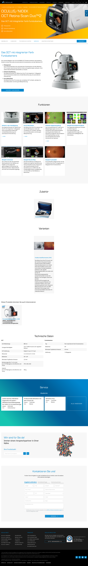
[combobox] (28, 485)
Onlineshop (18, 535)
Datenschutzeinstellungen (20, 562)
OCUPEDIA (17, 539)
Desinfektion (18, 544)
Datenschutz (10, 562)
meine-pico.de (18, 537)
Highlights (25, 7)
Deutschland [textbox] (47, 493)
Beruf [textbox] (46, 500)
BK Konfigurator (31, 546)
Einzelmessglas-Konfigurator (31, 543)
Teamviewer (48, 562)
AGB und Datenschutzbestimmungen (54, 510)
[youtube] (82, 557)
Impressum (3, 562)
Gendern (29, 562)
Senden (53, 516)
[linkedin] (85, 557)
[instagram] (77, 557)
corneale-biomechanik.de (19, 541)
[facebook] (79, 557)
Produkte (20, 7)
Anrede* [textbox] (26, 485)
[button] (77, 2)
